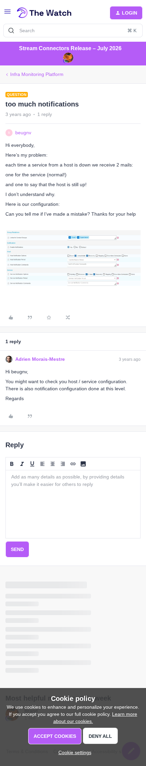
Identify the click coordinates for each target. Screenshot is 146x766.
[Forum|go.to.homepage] (44, 12)
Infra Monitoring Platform (36, 74)
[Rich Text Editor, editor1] (73, 504)
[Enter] (11, 30)
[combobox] (73, 30)
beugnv (23, 132)
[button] (7, 14)
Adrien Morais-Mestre (40, 359)
